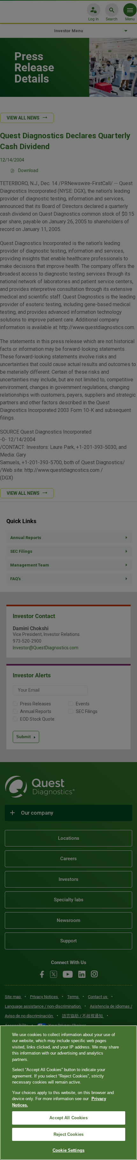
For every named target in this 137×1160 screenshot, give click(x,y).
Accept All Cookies (68, 1117)
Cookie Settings (68, 1150)
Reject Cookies (68, 1134)
